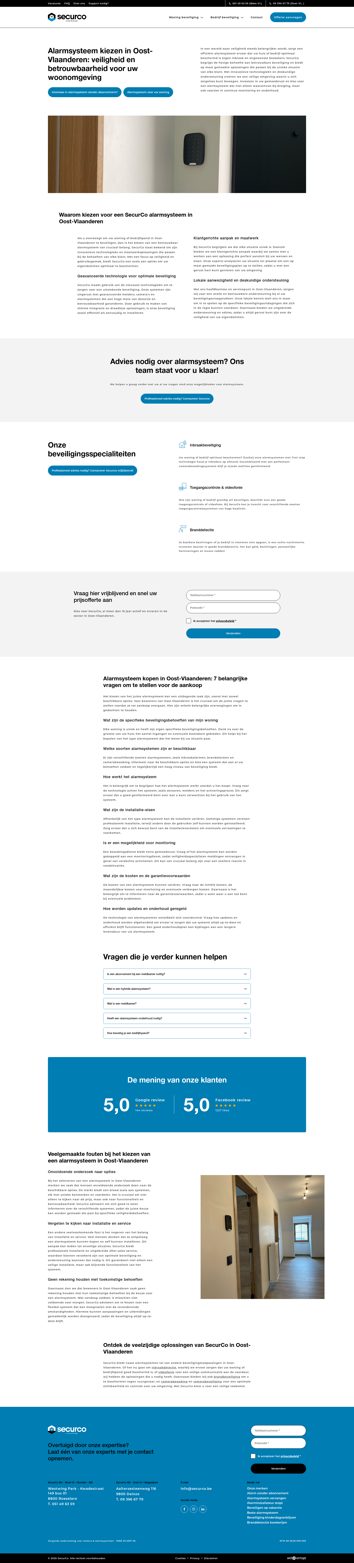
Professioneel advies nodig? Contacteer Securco (177, 398)
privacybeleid (225, 621)
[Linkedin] (202, 1509)
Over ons (79, 3)
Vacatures (54, 3)
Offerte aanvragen (288, 17)
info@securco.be (196, 1488)
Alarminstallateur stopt (265, 1503)
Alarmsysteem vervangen (266, 1498)
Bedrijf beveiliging (225, 17)
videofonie (166, 1372)
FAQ (67, 3)
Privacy (195, 1558)
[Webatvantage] (297, 1558)
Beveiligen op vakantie (264, 1508)
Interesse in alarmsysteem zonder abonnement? (85, 92)
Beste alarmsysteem (262, 1513)
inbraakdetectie (164, 1367)
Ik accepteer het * (214, 621)
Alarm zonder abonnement (268, 1493)
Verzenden (233, 633)
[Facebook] (184, 1509)
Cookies (180, 1558)
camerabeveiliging (207, 1381)
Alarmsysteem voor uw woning (148, 92)
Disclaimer (211, 1558)
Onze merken (257, 1488)
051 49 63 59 (247, 3)
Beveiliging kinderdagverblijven (271, 1517)
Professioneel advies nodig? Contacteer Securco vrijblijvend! (92, 470)
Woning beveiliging (184, 17)
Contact (257, 17)
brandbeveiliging (227, 1376)
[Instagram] (193, 1509)
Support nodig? (99, 3)
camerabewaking (174, 1381)
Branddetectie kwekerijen (267, 1522)
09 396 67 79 (288, 3)
